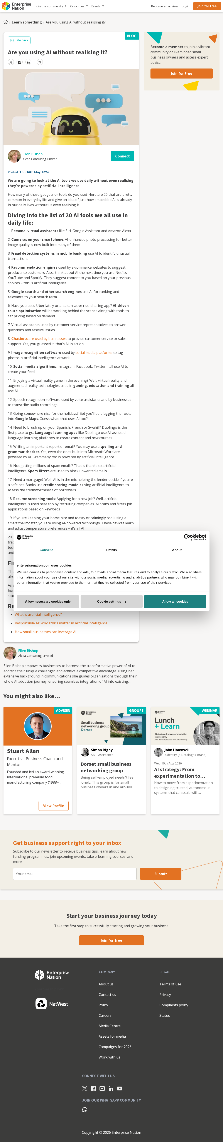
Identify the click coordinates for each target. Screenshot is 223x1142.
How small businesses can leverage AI (45, 631)
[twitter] (11, 62)
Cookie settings (109, 601)
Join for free (207, 6)
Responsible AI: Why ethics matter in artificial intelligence (61, 623)
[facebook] (20, 62)
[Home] (6, 22)
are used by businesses (47, 338)
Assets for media (112, 1036)
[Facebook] (93, 1088)
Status (164, 1015)
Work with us (109, 1057)
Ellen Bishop (33, 154)
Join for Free (181, 73)
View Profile (53, 805)
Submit (160, 873)
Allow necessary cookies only (48, 601)
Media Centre (110, 1025)
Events (96, 6)
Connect (122, 156)
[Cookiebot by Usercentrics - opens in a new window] (187, 537)
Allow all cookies (175, 601)
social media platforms (94, 352)
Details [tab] (111, 550)
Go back (22, 40)
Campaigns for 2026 (115, 1046)
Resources (77, 6)
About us (106, 984)
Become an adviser (164, 6)
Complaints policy (173, 1005)
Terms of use (170, 984)
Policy (103, 1005)
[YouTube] (119, 1088)
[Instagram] (102, 1088)
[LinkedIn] (110, 1088)
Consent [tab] (46, 550)
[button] (38, 726)
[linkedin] (28, 62)
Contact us (107, 994)
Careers (105, 1015)
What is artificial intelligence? (38, 614)
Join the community (49, 6)
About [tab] (177, 550)
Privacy (165, 994)
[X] (84, 1088)
